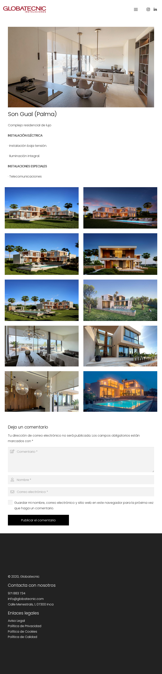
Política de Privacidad (24, 626)
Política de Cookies (22, 631)
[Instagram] (148, 9)
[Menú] (135, 9)
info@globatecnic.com (26, 599)
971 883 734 (16, 593)
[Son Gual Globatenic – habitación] (42, 346)
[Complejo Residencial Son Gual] (42, 208)
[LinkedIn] (155, 9)
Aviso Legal (16, 620)
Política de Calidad (22, 637)
